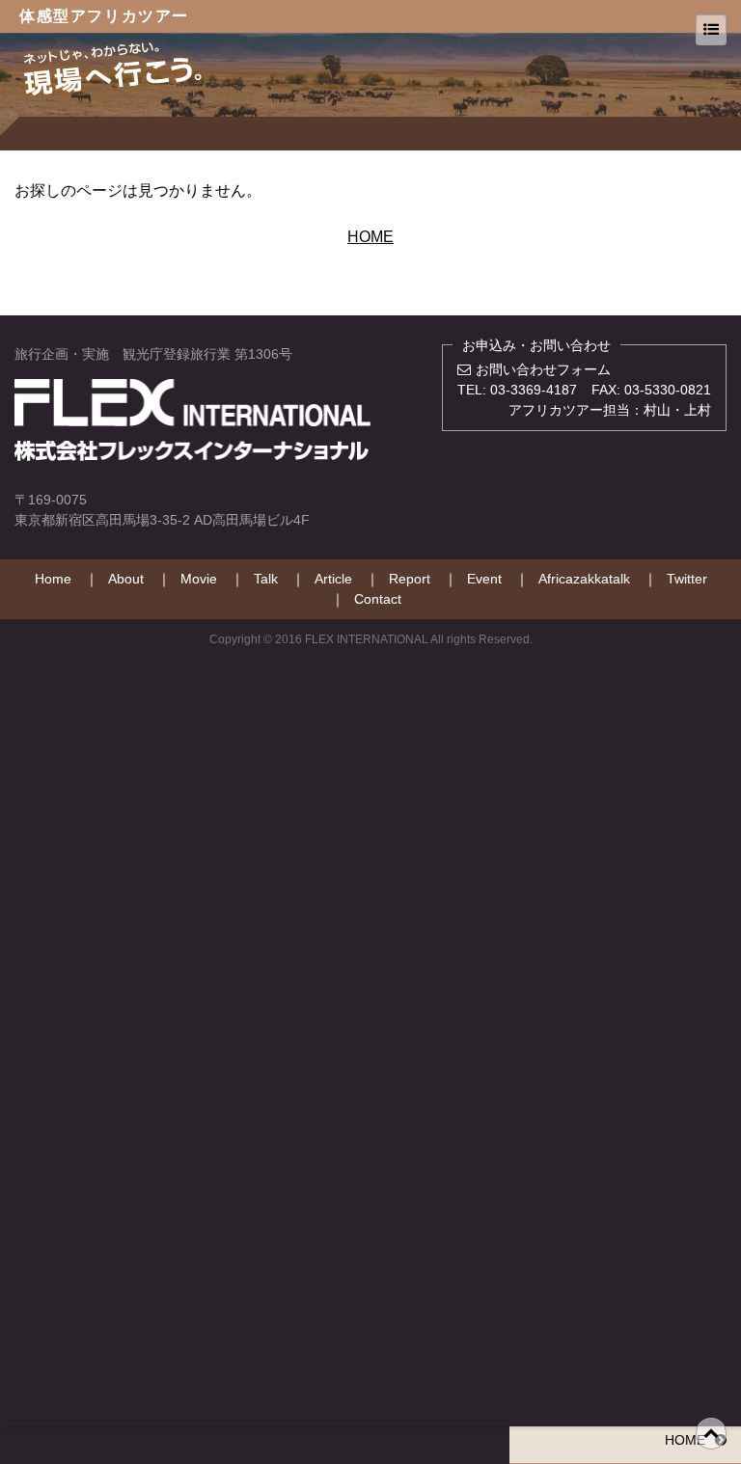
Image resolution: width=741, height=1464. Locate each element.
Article (333, 578)
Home (53, 578)
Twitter (687, 578)
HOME (370, 237)
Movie (198, 578)
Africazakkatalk (584, 578)
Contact (377, 599)
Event (484, 578)
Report (409, 578)
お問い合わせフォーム (543, 369)
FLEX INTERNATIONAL (366, 639)
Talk (266, 578)
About (126, 578)
